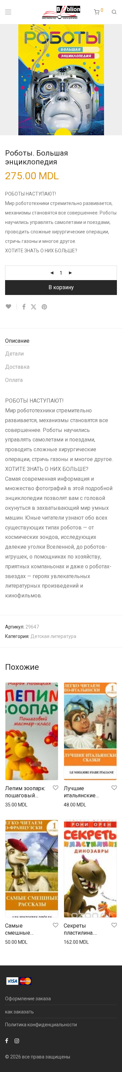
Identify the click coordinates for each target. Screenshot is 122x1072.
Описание (17, 341)
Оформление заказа (28, 998)
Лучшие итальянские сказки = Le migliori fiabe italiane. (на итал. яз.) (84, 792)
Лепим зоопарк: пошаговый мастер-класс (25, 792)
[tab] (61, 341)
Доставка (17, 367)
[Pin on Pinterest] (45, 307)
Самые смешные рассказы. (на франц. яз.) (22, 929)
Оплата (14, 380)
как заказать (19, 1011)
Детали (14, 353)
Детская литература (53, 636)
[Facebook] (6, 1040)
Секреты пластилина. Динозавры (79, 929)
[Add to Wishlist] (11, 307)
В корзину (61, 287)
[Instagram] (17, 1040)
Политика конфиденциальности (41, 1024)
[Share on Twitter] (33, 307)
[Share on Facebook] (23, 307)
